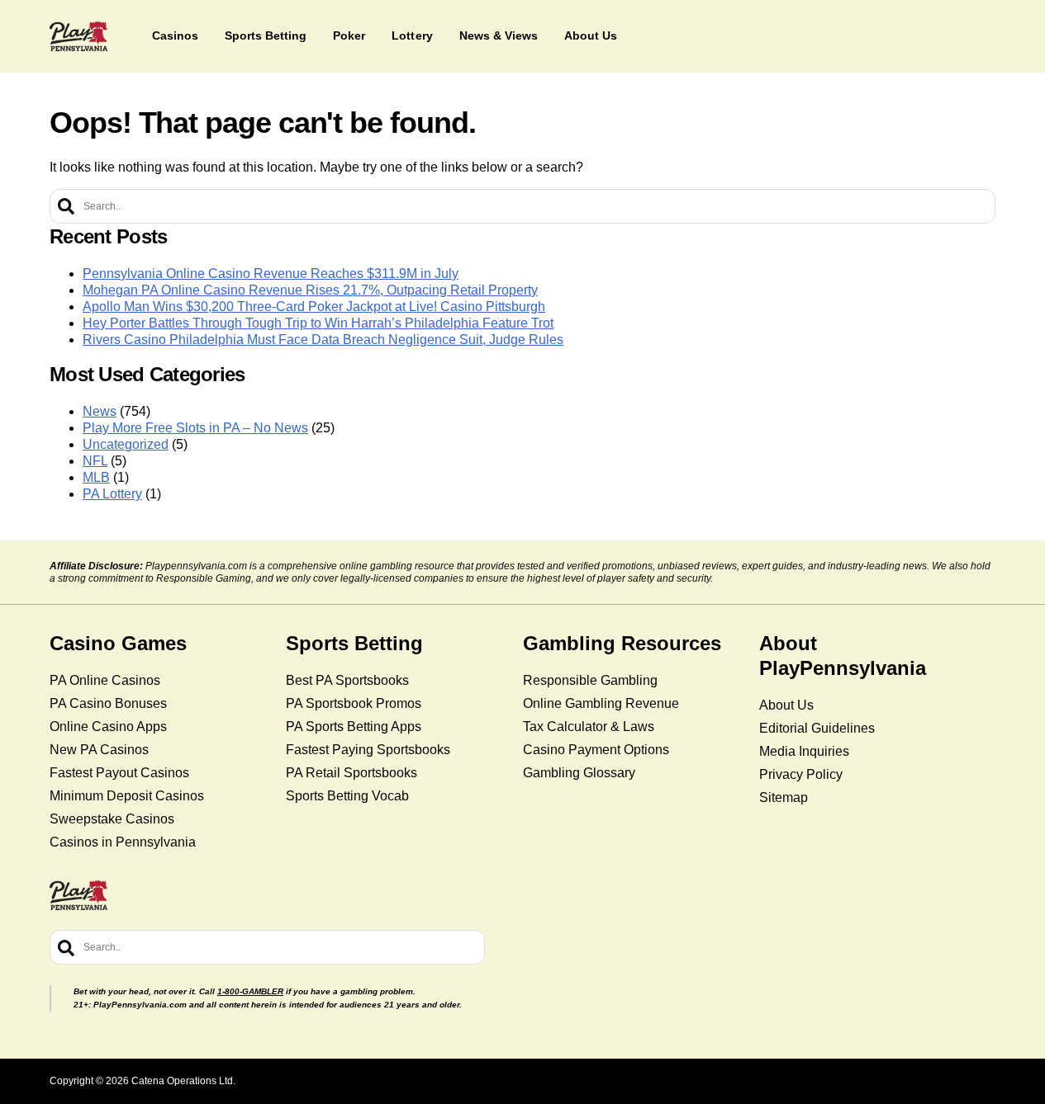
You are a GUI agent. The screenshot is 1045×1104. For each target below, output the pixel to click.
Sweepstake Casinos (112, 819)
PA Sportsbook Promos (353, 703)
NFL (95, 461)
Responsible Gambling (590, 680)
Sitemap (783, 797)
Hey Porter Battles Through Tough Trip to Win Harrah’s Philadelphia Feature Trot (318, 323)
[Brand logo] (78, 36)
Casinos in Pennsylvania (123, 842)
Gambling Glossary (579, 773)
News (99, 411)
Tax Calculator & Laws (588, 726)
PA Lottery (112, 494)
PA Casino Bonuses (108, 703)
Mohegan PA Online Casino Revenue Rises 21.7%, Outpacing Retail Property (310, 290)
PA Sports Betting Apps (353, 726)
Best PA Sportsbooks (347, 680)
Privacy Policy (801, 774)
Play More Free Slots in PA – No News (195, 428)
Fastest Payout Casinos (119, 773)
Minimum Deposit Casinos (127, 796)
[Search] (66, 206)
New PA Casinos (99, 750)
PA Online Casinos (105, 680)
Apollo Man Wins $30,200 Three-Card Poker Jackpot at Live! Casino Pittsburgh (314, 307)
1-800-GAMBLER (250, 991)
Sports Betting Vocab (347, 796)
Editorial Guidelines (817, 728)
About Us (786, 705)
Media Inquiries (804, 751)
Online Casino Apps (108, 726)
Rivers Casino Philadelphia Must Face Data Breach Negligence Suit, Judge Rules (323, 340)
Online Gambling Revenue (601, 703)
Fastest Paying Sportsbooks (368, 750)
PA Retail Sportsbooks (351, 773)
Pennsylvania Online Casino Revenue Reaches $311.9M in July (270, 274)
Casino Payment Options (596, 750)
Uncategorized (126, 444)
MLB (96, 477)
